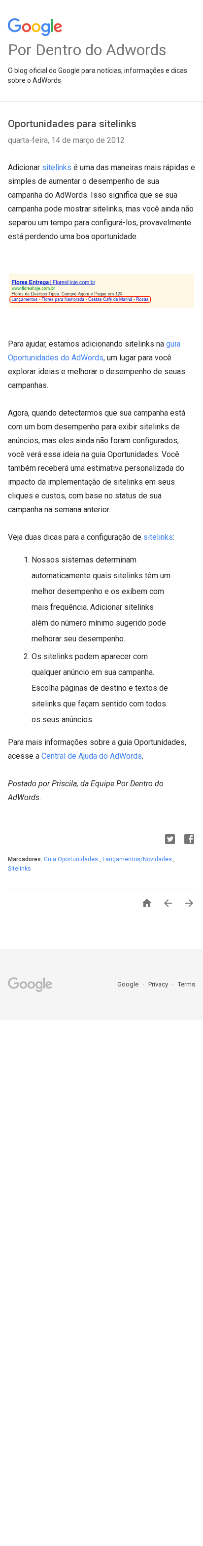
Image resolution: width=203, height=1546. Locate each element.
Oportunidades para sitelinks (72, 124)
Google (128, 984)
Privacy (158, 984)
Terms (186, 984)
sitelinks (56, 167)
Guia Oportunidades (72, 859)
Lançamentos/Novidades (137, 859)
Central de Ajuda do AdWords (91, 756)
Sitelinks (19, 868)
